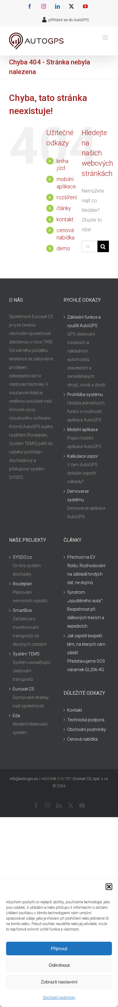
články (64, 208)
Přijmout (59, 948)
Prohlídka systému (85, 394)
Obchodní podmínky (59, 998)
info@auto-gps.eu (24, 779)
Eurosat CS (23, 689)
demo (63, 248)
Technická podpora (85, 719)
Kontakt (74, 710)
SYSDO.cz (22, 557)
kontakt (65, 219)
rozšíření (67, 197)
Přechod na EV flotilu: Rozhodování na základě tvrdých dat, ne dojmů (86, 570)
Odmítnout (59, 965)
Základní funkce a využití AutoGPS (84, 321)
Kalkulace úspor (82, 456)
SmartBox (22, 610)
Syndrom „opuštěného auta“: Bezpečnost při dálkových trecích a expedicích (85, 609)
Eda (16, 715)
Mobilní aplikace (82, 429)
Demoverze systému (78, 495)
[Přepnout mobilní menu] (106, 37)
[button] (109, 887)
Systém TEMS (26, 653)
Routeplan (22, 583)
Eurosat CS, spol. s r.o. (91, 779)
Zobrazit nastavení (59, 981)
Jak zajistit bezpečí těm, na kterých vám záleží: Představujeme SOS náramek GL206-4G (86, 652)
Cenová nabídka (82, 739)
